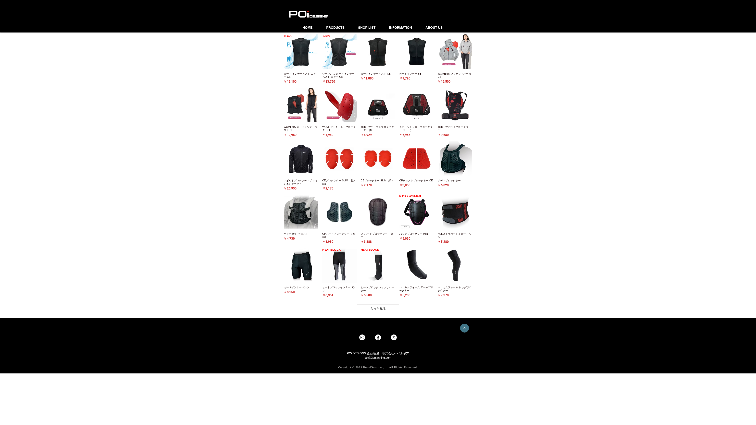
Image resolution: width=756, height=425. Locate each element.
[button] (370, 27)
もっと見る (378, 308)
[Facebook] (378, 337)
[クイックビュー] (378, 51)
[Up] (464, 328)
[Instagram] (362, 337)
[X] (394, 337)
